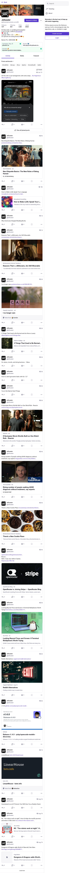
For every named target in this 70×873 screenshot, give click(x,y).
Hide (30, 81)
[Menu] (41, 20)
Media (22, 56)
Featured (36, 56)
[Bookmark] (32, 124)
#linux (18, 65)
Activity (8, 56)
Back (5, 2)
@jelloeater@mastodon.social (9, 22)
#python (24, 65)
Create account (57, 33)
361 (11, 27)
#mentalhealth (32, 65)
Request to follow (31, 20)
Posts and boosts (6, 61)
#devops (12, 65)
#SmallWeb (5, 65)
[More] (41, 124)
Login (57, 38)
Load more (22, 870)
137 (2, 27)
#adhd (39, 65)
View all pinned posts (23, 130)
